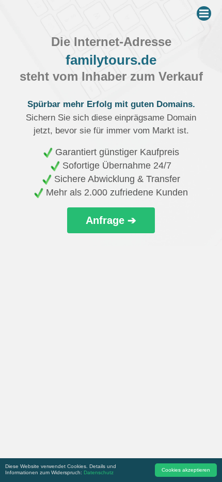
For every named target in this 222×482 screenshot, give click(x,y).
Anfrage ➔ (111, 220)
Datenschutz (99, 472)
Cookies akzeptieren (186, 470)
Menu (204, 13)
